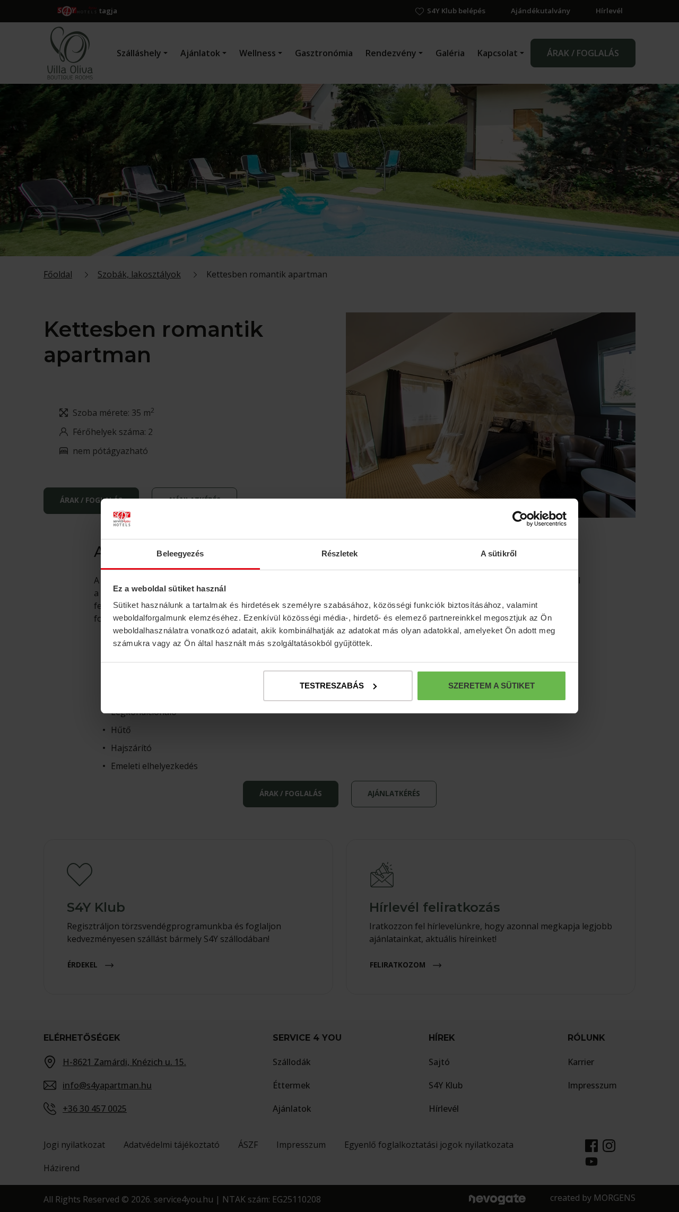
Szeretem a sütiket (491, 685)
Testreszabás (332, 685)
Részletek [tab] (339, 553)
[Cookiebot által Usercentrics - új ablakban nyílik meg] (520, 519)
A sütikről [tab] (499, 553)
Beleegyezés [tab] (180, 553)
